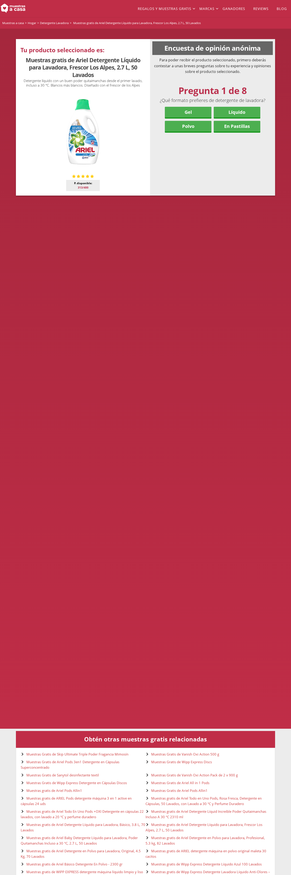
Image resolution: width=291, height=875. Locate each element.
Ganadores (234, 8)
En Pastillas (237, 126)
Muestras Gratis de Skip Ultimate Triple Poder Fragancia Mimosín (77, 754)
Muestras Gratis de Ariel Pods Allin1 (179, 790)
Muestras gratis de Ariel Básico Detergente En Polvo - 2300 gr (74, 864)
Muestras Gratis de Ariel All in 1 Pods (180, 783)
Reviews (260, 8)
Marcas (206, 8)
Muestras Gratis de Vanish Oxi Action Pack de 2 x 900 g (194, 775)
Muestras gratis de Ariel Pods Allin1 (54, 790)
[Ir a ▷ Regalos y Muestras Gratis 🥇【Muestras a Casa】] (29, 9)
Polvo (188, 126)
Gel (188, 112)
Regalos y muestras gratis (164, 8)
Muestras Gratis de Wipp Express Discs (181, 762)
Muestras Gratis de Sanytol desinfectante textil (62, 775)
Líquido (236, 112)
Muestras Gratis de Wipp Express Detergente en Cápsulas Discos (76, 783)
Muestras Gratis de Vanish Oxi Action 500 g (185, 754)
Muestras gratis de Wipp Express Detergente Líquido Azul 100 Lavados (206, 864)
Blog (282, 8)
